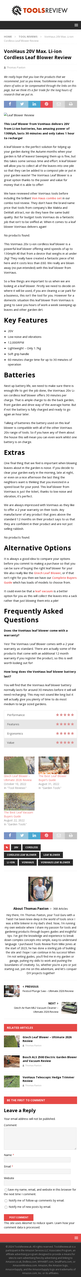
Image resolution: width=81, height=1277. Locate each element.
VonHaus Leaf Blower (55, 862)
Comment (10, 1125)
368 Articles (60, 909)
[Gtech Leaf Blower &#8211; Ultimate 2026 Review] (19, 765)
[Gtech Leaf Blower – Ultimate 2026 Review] (12, 1041)
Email (8, 1166)
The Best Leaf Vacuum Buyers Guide (18, 814)
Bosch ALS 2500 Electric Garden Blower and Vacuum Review (50, 1059)
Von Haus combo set (47, 198)
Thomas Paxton (16, 67)
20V (16, 847)
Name (8, 1155)
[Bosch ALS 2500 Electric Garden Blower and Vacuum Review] (12, 1061)
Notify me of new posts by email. (30, 1207)
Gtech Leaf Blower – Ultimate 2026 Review (18, 778)
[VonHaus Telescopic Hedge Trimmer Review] (12, 1081)
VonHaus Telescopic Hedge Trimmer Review (48, 1079)
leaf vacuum (44, 591)
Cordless (31, 847)
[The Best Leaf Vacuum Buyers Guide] (19, 801)
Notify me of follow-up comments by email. (36, 1200)
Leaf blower (51, 855)
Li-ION (11, 862)
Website (9, 1178)
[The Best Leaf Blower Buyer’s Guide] (54, 765)
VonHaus (28, 862)
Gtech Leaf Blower (47, 573)
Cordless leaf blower (21, 855)
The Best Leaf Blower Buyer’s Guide (52, 778)
